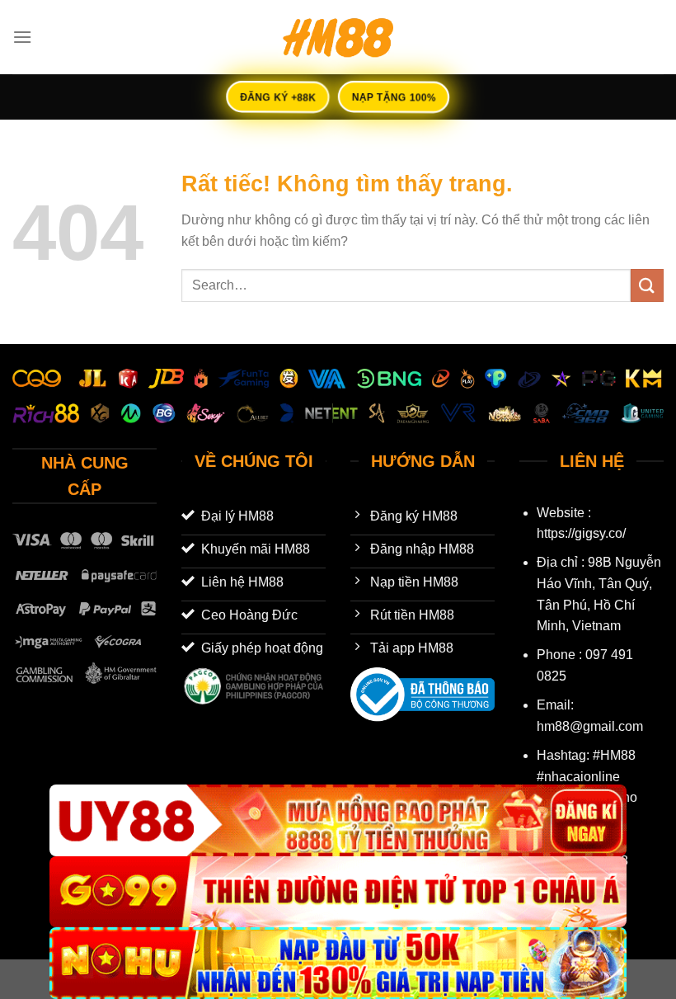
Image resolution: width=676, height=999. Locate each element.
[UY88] (338, 820)
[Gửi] (647, 285)
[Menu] (22, 36)
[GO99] (338, 892)
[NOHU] (338, 963)
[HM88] (338, 37)
